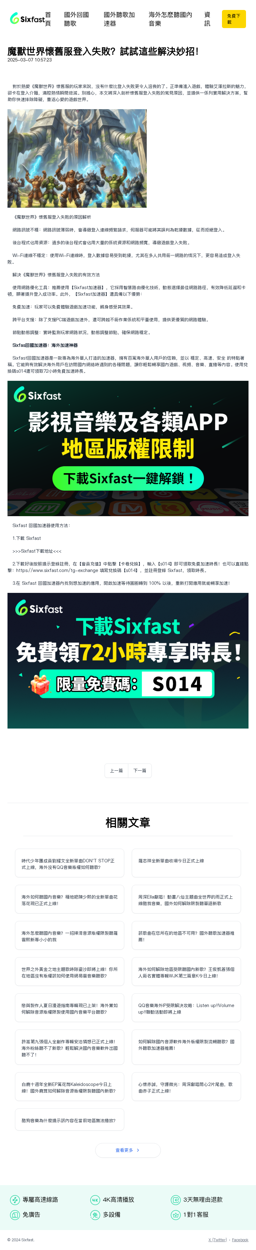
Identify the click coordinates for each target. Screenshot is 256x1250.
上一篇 (116, 771)
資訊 (207, 19)
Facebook (240, 1240)
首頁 (48, 19)
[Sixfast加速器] (27, 18)
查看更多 (124, 1150)
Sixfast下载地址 (37, 551)
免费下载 (233, 19)
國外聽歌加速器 (119, 19)
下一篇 (139, 771)
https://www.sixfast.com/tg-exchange (57, 570)
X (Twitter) (218, 1240)
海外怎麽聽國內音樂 (170, 19)
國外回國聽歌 (76, 19)
